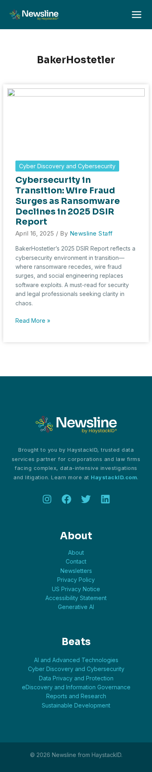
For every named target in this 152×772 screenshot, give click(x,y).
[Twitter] (86, 499)
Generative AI (76, 606)
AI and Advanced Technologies (76, 659)
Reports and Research (76, 696)
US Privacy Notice (76, 588)
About (76, 552)
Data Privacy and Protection (76, 678)
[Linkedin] (105, 499)
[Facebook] (66, 499)
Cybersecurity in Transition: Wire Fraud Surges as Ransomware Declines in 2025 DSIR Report (67, 201)
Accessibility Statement (76, 597)
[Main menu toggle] (136, 15)
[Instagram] (47, 499)
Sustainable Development (76, 705)
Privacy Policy (76, 579)
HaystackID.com (114, 477)
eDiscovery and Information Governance (76, 687)
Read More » (32, 321)
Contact (76, 561)
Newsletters (76, 570)
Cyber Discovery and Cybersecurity (67, 166)
